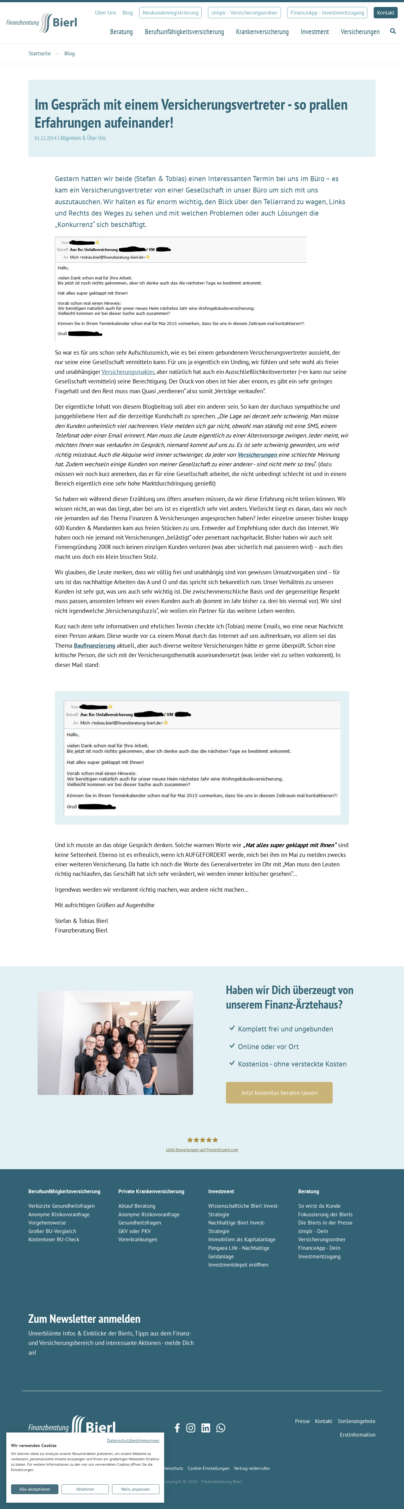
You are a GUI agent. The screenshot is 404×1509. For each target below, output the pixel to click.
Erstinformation (358, 1434)
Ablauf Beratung (136, 1205)
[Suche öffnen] (392, 31)
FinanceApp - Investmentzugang (327, 12)
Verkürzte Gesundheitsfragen (61, 1205)
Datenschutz (171, 1468)
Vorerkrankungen (137, 1239)
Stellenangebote (357, 1421)
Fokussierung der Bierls (325, 1214)
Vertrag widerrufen (252, 1468)
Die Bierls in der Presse (325, 1222)
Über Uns (105, 12)
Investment (221, 1191)
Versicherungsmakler (128, 372)
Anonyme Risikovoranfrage (59, 1214)
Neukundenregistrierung (171, 12)
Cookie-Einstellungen (208, 1468)
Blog (127, 12)
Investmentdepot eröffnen (238, 1264)
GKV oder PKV (134, 1231)
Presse (302, 1421)
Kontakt (386, 12)
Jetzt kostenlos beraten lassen (279, 1093)
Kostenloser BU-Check (53, 1239)
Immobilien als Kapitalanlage (242, 1239)
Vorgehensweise (47, 1222)
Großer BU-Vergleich (52, 1231)
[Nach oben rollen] (389, 1494)
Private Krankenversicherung (151, 1191)
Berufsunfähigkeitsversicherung (64, 1191)
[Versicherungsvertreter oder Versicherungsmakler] (181, 288)
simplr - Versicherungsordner (244, 12)
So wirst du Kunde (319, 1205)
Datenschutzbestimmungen (133, 1440)
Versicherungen (257, 454)
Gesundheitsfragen (139, 1222)
